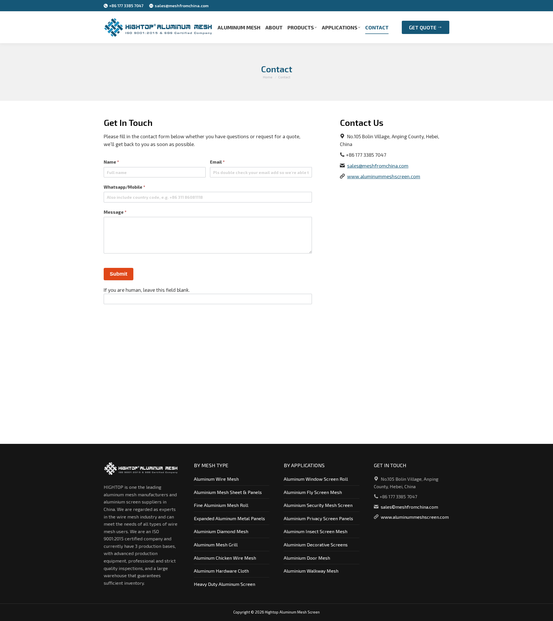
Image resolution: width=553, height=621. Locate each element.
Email (217, 161)
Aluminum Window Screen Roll (316, 479)
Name (111, 161)
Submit (118, 274)
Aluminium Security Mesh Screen (318, 505)
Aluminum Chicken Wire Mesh (225, 558)
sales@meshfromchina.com (182, 5)
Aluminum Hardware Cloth (221, 570)
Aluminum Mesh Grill (216, 544)
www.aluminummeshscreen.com (383, 176)
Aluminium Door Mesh (307, 558)
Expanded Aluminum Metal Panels (229, 518)
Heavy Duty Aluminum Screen (224, 584)
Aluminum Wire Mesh (216, 479)
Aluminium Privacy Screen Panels (318, 518)
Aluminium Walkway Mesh (311, 570)
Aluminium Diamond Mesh (221, 531)
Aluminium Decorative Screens (316, 544)
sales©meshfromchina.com (409, 507)
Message (115, 212)
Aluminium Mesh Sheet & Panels (228, 492)
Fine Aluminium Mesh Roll (221, 505)
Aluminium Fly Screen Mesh (313, 492)
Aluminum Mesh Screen (299, 612)
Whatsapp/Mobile (124, 187)
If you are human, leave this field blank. (147, 290)
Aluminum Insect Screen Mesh (315, 531)
